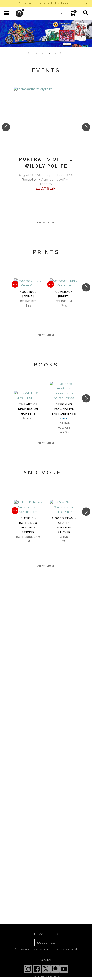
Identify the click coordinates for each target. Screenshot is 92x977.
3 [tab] (49, 53)
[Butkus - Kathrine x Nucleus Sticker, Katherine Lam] (28, 507)
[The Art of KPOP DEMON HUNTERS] (28, 395)
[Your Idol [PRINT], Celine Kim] (28, 283)
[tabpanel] (46, 33)
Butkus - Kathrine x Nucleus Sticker (28, 525)
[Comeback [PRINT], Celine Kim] (64, 283)
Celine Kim (28, 301)
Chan (64, 536)
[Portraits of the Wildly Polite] (46, 119)
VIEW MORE (46, 222)
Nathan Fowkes (64, 425)
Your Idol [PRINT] (28, 294)
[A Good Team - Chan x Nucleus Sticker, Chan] (64, 507)
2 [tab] (43, 53)
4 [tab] (55, 53)
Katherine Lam (28, 536)
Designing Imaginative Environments (64, 409)
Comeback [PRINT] (64, 294)
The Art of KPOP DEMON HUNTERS (28, 409)
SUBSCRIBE (46, 942)
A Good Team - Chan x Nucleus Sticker (64, 525)
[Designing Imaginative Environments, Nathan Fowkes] (64, 391)
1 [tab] (36, 53)
